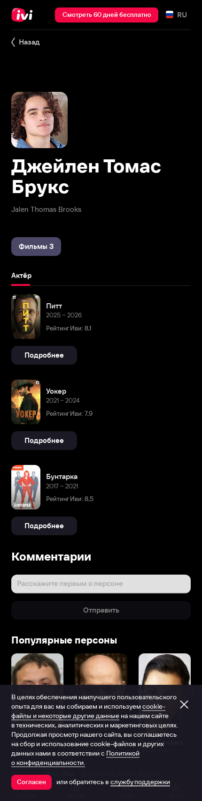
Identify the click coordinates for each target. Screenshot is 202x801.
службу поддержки (140, 782)
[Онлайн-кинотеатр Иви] (24, 15)
